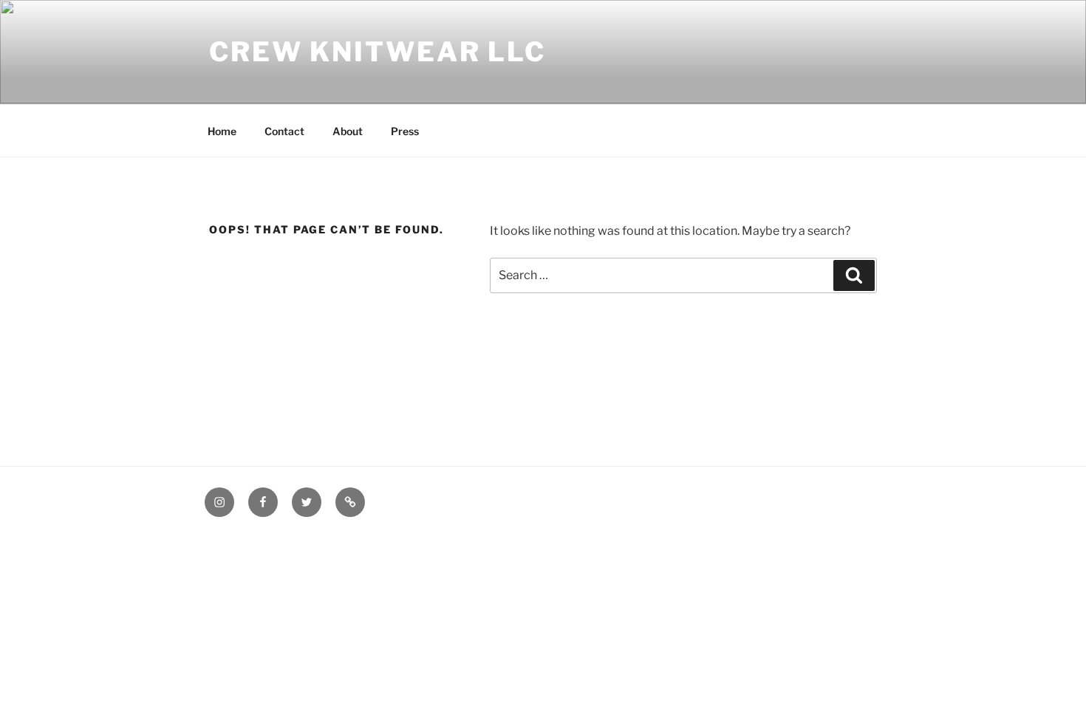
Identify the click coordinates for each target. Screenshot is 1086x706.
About (347, 131)
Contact (284, 131)
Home (222, 131)
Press (405, 131)
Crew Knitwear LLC (377, 51)
